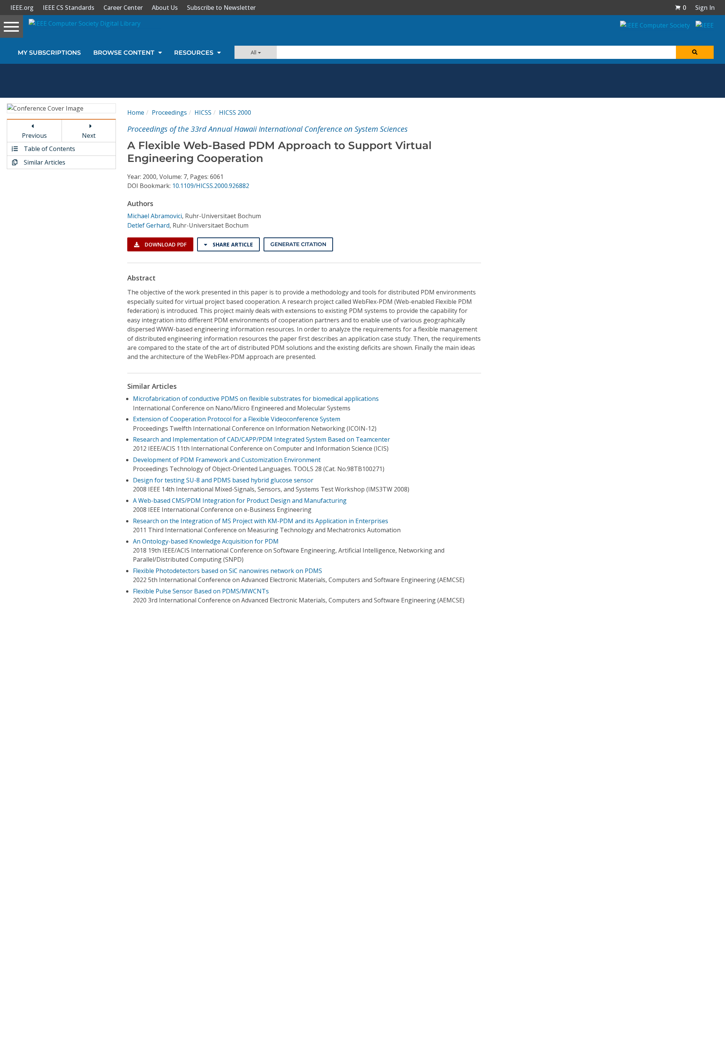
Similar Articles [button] (43, 162)
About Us (165, 7)
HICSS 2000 (235, 112)
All (254, 52)
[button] (680, 7)
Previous (34, 135)
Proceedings (169, 112)
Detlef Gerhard (148, 225)
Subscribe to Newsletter (221, 7)
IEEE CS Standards (68, 7)
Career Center (123, 7)
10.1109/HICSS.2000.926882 (210, 186)
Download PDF (165, 244)
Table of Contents (48, 149)
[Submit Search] (695, 52)
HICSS (202, 112)
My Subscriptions (49, 52)
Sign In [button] (705, 7)
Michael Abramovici (154, 216)
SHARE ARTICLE (232, 244)
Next (89, 135)
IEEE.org (22, 7)
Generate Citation (298, 244)
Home (135, 112)
